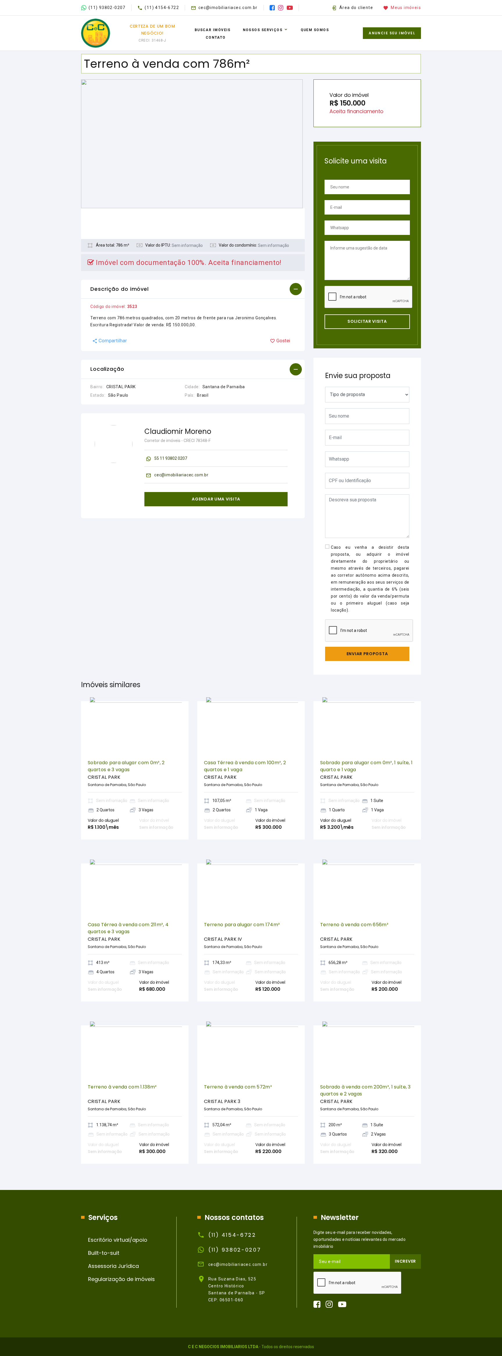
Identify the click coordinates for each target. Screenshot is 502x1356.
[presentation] (96, 725)
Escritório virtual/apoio (117, 1239)
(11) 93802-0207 (107, 7)
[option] (193, 143)
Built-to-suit (103, 1253)
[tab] (193, 289)
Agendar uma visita (216, 499)
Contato (216, 37)
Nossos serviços (263, 30)
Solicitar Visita (367, 321)
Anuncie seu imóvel (392, 33)
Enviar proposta (367, 654)
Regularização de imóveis (121, 1279)
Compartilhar (112, 340)
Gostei (283, 340)
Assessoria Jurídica (113, 1266)
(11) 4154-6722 (162, 7)
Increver (405, 1261)
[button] (193, 289)
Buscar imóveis (213, 30)
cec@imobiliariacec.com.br (228, 7)
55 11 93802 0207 (170, 458)
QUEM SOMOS (315, 30)
